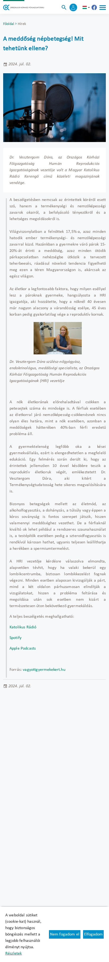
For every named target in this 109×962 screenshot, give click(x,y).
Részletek (13, 953)
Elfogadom (93, 934)
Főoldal (8, 24)
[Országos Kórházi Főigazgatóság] (23, 7)
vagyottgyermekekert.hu (44, 670)
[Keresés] (64, 7)
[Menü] (102, 7)
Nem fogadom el (64, 934)
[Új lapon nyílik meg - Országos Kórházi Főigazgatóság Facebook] (94, 7)
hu (87, 7)
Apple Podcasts (23, 648)
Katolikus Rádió (23, 627)
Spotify (15, 638)
